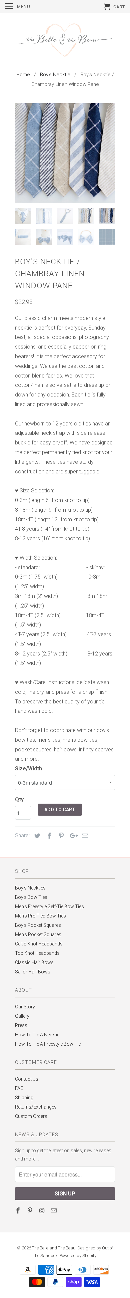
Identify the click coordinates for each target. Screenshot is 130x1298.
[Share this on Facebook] (48, 835)
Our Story (25, 1006)
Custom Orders (31, 1116)
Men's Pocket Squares (38, 934)
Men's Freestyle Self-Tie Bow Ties (49, 906)
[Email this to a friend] (84, 835)
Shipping (24, 1097)
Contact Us (26, 1079)
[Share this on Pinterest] (60, 835)
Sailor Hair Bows (32, 971)
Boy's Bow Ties (31, 897)
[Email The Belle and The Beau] (54, 1210)
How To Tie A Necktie (37, 1034)
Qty (19, 799)
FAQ (19, 1088)
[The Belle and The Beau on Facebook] (18, 1210)
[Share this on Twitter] (36, 835)
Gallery (22, 1016)
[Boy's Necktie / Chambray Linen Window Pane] (65, 153)
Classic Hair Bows (34, 962)
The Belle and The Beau (53, 1247)
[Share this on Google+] (72, 835)
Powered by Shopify (77, 1255)
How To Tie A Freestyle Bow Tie (48, 1044)
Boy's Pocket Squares (38, 925)
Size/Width (28, 768)
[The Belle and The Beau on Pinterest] (30, 1210)
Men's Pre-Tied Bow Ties (40, 915)
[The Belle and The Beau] (65, 40)
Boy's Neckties (30, 888)
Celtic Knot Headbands (39, 943)
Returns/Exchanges (36, 1107)
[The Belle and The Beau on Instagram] (42, 1210)
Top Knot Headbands (37, 953)
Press (21, 1025)
